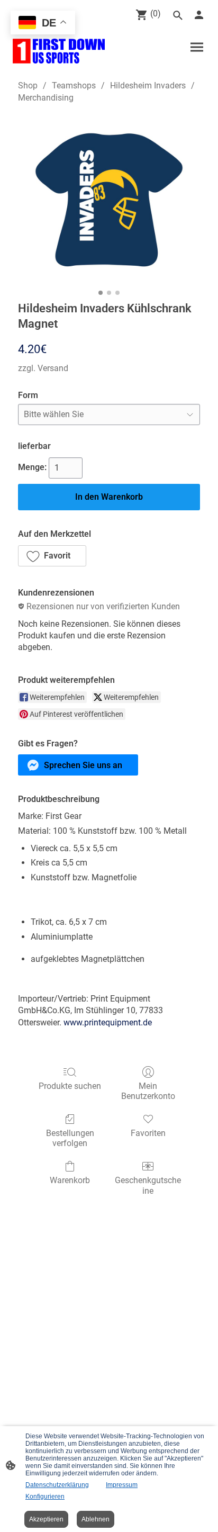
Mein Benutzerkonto (148, 1091)
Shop (28, 85)
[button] (52, 555)
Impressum (122, 1485)
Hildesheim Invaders (148, 85)
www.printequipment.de (107, 1022)
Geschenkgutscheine (148, 1185)
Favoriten (148, 1133)
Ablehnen (95, 1519)
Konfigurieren (45, 1496)
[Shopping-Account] (199, 14)
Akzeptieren (46, 1519)
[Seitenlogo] (59, 51)
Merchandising (46, 98)
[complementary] (43, 24)
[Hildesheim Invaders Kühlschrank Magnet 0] (109, 199)
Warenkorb (70, 1180)
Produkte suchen (70, 1086)
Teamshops (74, 85)
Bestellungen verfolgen (70, 1138)
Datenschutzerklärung (57, 1485)
